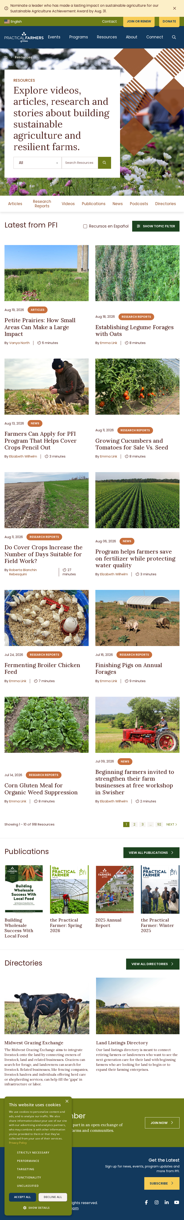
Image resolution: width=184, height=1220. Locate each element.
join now (159, 1123)
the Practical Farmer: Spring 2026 (66, 925)
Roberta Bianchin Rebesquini (23, 572)
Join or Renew (139, 21)
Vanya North (19, 343)
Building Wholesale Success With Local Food (18, 928)
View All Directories (149, 964)
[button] (38, 1208)
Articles (15, 203)
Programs (78, 37)
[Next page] (172, 824)
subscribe (159, 1183)
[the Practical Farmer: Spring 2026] (69, 889)
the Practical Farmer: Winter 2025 (157, 925)
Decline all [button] (53, 1197)
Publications (93, 203)
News (118, 203)
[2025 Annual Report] (114, 889)
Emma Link (108, 343)
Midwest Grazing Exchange (33, 1042)
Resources (107, 37)
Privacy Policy (18, 1143)
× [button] (66, 1101)
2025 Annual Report (108, 922)
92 (159, 824)
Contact (109, 21)
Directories (165, 203)
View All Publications (148, 852)
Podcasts (139, 203)
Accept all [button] (22, 1197)
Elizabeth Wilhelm (23, 456)
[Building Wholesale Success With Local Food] (23, 889)
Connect (154, 37)
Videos (68, 203)
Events (54, 37)
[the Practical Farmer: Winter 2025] (160, 889)
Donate (169, 21)
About (131, 37)
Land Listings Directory (122, 1042)
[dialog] (38, 1156)
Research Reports (42, 204)
